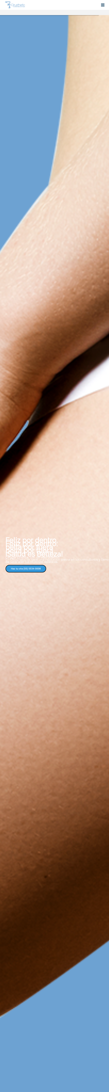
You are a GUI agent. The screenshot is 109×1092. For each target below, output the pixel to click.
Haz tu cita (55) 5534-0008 (26, 568)
